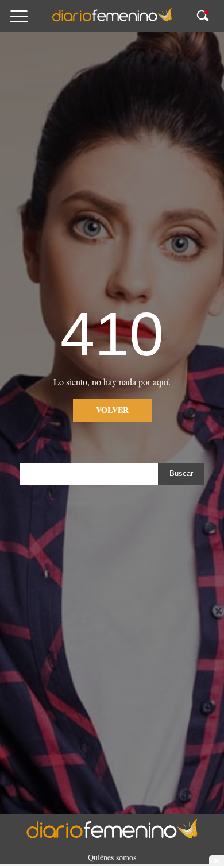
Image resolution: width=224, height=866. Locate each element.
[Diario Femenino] (112, 19)
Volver (112, 410)
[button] (30, 21)
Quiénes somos (112, 857)
